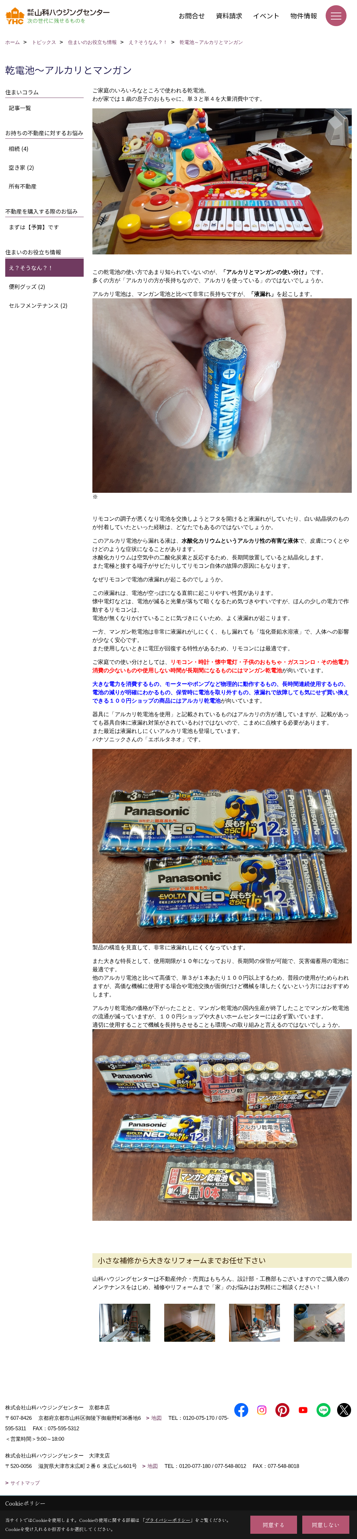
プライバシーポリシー (167, 1520)
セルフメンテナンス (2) (38, 305)
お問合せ (191, 15)
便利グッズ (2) (27, 286)
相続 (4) (19, 148)
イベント (266, 15)
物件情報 (303, 15)
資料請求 (229, 15)
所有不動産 (23, 186)
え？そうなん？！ (31, 267)
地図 (156, 1418)
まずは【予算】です (34, 227)
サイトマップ (25, 1483)
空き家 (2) (21, 167)
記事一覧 (20, 108)
